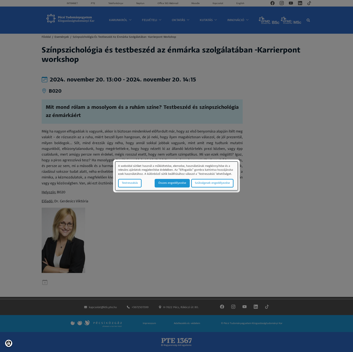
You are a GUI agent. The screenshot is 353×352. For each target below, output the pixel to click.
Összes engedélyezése (172, 183)
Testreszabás (130, 183)
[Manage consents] (8, 343)
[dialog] (176, 176)
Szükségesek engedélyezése (212, 183)
